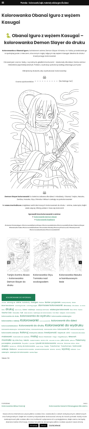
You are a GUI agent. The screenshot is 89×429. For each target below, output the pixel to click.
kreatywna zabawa (36, 333)
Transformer (55, 346)
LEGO (68, 333)
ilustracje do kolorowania (43, 313)
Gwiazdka (16, 313)
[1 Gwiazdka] (35, 81)
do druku (82, 305)
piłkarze (72, 340)
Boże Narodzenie (8, 305)
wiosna (52, 349)
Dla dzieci (75, 305)
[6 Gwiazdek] (47, 81)
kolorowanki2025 (45, 321)
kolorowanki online (50, 329)
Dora (3, 310)
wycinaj (66, 349)
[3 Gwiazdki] (40, 81)
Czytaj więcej (54, 425)
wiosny (58, 349)
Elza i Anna (73, 310)
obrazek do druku (54, 340)
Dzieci (25, 309)
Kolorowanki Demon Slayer (45, 217)
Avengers (34, 302)
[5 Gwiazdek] (45, 81)
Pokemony (81, 340)
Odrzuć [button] (43, 425)
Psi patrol (25, 343)
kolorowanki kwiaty (37, 329)
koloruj (24, 332)
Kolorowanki (29, 320)
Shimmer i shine (69, 343)
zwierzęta (5, 352)
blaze (74, 302)
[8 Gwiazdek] (52, 81)
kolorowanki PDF (63, 329)
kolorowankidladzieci (10, 326)
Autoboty (26, 302)
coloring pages (31, 305)
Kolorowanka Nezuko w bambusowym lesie (70, 278)
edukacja (31, 310)
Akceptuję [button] (33, 425)
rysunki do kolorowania (45, 343)
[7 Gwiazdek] (50, 81)
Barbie (41, 302)
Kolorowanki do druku (31, 325)
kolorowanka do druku (10, 316)
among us (11, 302)
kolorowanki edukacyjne (9, 329)
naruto (26, 340)
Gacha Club (7, 313)
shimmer (60, 343)
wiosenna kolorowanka (26, 349)
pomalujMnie (6, 343)
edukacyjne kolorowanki (59, 309)
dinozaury (67, 305)
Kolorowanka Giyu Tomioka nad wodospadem (43, 278)
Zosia (78, 349)
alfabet (4, 302)
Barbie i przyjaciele (53, 302)
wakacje (5, 349)
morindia (7, 340)
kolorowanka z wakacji (10, 321)
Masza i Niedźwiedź (45, 337)
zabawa (73, 349)
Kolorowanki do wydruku (64, 325)
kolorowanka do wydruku (35, 316)
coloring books (20, 305)
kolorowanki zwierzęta (10, 333)
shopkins (5, 346)
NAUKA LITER (44, 340)
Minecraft (72, 337)
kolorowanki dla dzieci (64, 320)
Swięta (46, 346)
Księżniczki (61, 333)
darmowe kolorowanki (50, 305)
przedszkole (16, 343)
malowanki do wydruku (21, 337)
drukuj (10, 309)
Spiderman (13, 346)
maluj (34, 336)
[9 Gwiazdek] (54, 81)
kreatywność (50, 332)
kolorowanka (70, 313)
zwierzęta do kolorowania (19, 352)
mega (55, 337)
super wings (39, 346)
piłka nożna (65, 340)
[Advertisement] (44, 378)
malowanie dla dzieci (78, 333)
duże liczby (18, 310)
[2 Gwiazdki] (38, 81)
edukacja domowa (42, 310)
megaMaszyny (63, 337)
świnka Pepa (34, 352)
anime (18, 302)
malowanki (7, 336)
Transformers (66, 346)
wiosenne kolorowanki (42, 349)
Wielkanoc (13, 349)
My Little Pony (17, 340)
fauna (80, 310)
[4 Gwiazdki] (42, 81)
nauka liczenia (35, 340)
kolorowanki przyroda (77, 329)
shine (77, 343)
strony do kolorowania (26, 346)
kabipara (62, 313)
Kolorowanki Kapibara (45, 219)
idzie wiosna (28, 313)
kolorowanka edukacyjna (61, 316)
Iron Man (56, 313)
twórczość (77, 346)
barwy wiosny (66, 302)
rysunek (32, 343)
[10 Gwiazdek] (57, 81)
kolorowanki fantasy (24, 329)
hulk (21, 313)
